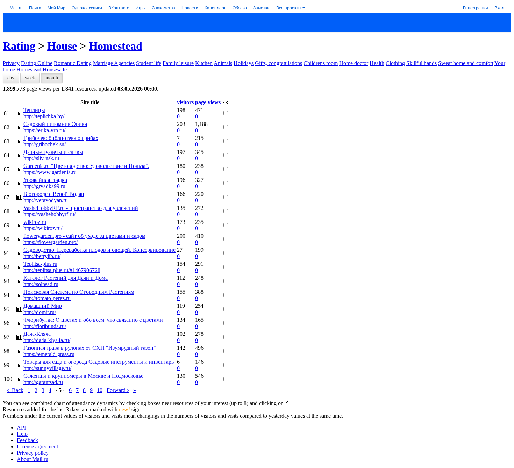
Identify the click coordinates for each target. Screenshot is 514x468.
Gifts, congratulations (278, 63)
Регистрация (475, 7)
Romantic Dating (73, 63)
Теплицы (34, 110)
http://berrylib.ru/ (41, 256)
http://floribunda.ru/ (44, 326)
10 (99, 390)
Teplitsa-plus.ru (40, 264)
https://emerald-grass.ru (48, 354)
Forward (118, 390)
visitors (185, 102)
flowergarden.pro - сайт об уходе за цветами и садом (84, 236)
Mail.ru (16, 7)
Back (15, 390)
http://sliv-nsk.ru (41, 158)
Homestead (115, 46)
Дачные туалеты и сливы (53, 152)
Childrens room (321, 63)
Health (377, 63)
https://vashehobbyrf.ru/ (49, 214)
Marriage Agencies (114, 63)
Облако (240, 7)
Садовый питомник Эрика (55, 124)
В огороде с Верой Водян (53, 194)
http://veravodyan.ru (45, 200)
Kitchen (204, 63)
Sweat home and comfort (465, 63)
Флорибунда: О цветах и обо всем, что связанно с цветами (93, 320)
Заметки (261, 7)
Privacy (11, 63)
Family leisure (178, 63)
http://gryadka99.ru (44, 186)
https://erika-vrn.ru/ (44, 130)
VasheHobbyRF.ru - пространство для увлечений (80, 208)
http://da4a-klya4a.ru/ (46, 340)
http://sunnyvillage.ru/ (47, 368)
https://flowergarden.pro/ (50, 242)
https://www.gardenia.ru (50, 172)
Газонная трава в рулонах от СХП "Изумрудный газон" (89, 348)
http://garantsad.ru (43, 382)
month (51, 77)
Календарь (215, 7)
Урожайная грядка (45, 180)
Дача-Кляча (37, 334)
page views (208, 102)
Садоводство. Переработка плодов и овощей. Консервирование (99, 250)
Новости (189, 7)
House (62, 46)
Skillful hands (421, 63)
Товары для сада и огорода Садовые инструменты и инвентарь (98, 362)
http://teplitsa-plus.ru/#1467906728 (61, 270)
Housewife (55, 69)
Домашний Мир (42, 306)
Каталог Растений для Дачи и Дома (65, 278)
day (10, 77)
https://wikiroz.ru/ (42, 228)
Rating (19, 46)
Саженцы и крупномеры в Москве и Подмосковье (83, 376)
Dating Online (36, 63)
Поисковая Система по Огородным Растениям (78, 292)
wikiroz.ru (34, 222)
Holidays (244, 63)
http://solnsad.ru (40, 284)
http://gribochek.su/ (44, 144)
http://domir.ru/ (39, 312)
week (30, 77)
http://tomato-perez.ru (47, 298)
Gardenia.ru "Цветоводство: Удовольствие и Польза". (86, 166)
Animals (223, 63)
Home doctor (353, 63)
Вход (499, 7)
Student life (148, 63)
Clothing (395, 63)
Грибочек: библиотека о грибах (60, 138)
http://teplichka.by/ (43, 116)
